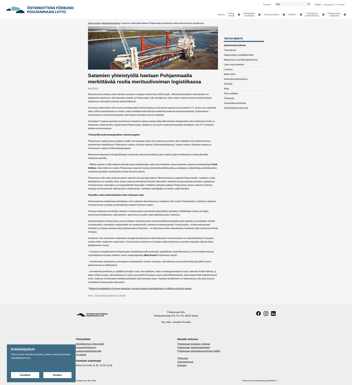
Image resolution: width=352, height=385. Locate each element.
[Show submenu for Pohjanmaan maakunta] (345, 14)
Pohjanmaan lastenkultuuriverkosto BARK (198, 351)
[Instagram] (266, 313)
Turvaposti (81, 354)
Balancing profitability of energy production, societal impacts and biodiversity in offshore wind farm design (140, 288)
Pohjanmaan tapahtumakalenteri (193, 347)
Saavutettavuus (185, 362)
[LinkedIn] (273, 313)
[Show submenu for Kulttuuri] (301, 14)
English (318, 4)
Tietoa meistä (94, 23)
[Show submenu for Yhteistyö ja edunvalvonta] (323, 14)
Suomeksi (329, 4)
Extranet (267, 4)
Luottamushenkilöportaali (88, 351)
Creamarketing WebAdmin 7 (265, 380)
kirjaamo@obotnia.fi (86, 347)
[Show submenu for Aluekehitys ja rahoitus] (259, 14)
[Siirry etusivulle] (40, 9)
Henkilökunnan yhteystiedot (90, 344)
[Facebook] (258, 313)
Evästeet (181, 365)
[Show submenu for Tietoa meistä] (239, 14)
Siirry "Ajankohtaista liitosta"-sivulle (107, 295)
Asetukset (25, 375)
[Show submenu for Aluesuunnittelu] (284, 14)
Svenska (340, 4)
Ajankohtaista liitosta (111, 23)
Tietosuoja (182, 358)
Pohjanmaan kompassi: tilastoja (193, 344)
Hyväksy (57, 375)
